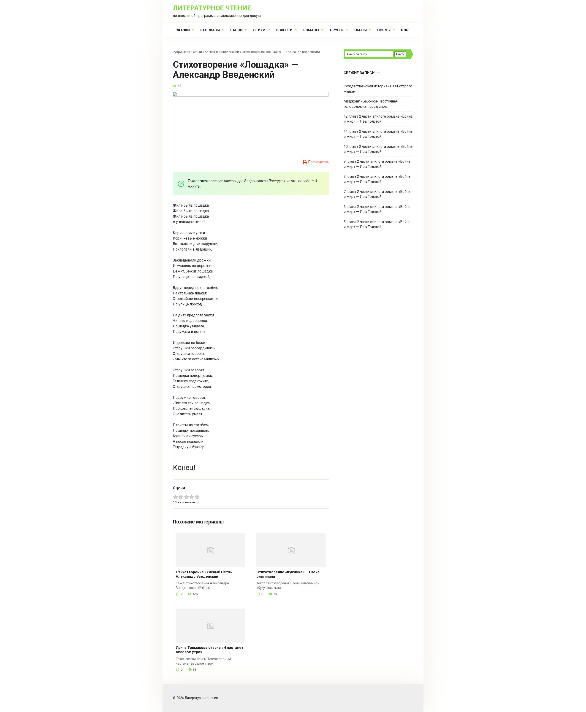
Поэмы (384, 30)
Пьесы (360, 30)
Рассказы (210, 30)
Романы (311, 30)
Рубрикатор (181, 52)
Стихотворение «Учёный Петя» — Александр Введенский (206, 574)
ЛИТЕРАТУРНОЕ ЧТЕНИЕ (212, 8)
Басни (236, 30)
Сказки (183, 30)
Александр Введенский (222, 52)
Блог (405, 30)
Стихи (259, 30)
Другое (337, 30)
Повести (284, 30)
